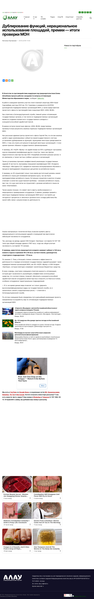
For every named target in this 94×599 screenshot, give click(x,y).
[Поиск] (91, 18)
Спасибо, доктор (79, 18)
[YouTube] (90, 12)
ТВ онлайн (43, 18)
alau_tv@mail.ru (43, 583)
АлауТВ (60, 17)
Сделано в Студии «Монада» (8, 596)
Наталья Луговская (9, 41)
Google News (24, 392)
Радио (52, 17)
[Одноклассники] (82, 12)
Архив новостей (37, 586)
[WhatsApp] (12, 80)
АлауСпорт (70, 17)
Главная (27, 17)
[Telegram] (9, 80)
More (42, 385)
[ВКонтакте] (80, 12)
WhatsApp (37, 397)
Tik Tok (12, 395)
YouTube (13, 392)
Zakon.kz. (40, 98)
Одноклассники (53, 392)
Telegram (45, 397)
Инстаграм (20, 395)
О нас (35, 17)
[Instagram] (85, 12)
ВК (46, 392)
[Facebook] (88, 12)
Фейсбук (5, 395)
